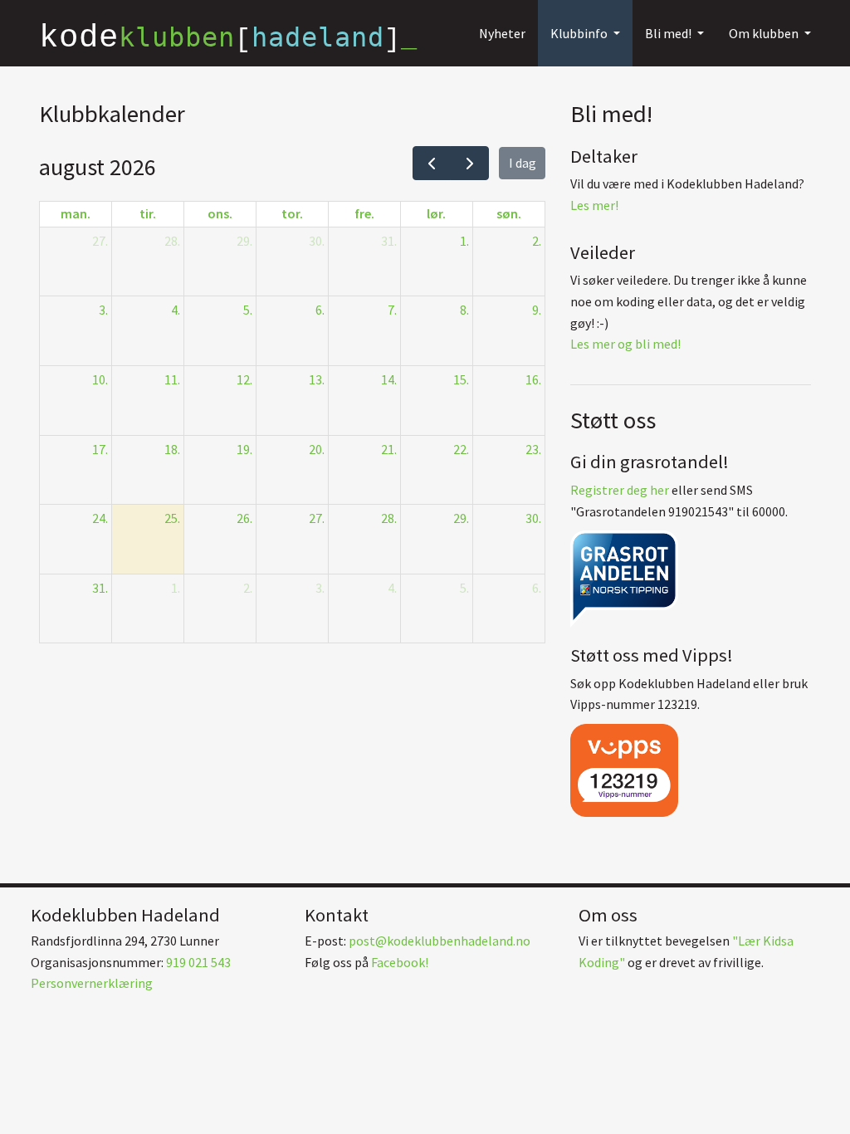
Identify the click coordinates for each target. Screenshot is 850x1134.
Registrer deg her (619, 489)
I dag (522, 162)
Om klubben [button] (765, 33)
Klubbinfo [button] (580, 33)
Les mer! (594, 205)
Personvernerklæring (92, 983)
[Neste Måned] (469, 163)
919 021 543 (198, 962)
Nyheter (502, 33)
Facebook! (399, 962)
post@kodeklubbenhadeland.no (439, 940)
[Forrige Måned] (432, 163)
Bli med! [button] (669, 33)
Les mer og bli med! (625, 343)
